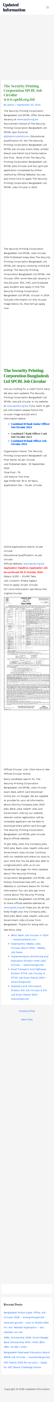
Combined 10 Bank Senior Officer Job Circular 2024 (30, 425)
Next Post (27, 1019)
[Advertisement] (27, 42)
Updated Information (14, 7)
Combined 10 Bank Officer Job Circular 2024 (28, 442)
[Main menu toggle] (47, 7)
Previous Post (27, 1011)
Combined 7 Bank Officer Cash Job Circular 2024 (29, 435)
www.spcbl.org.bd (27, 119)
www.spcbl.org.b (13, 907)
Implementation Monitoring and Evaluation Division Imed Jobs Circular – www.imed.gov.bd (29, 960)
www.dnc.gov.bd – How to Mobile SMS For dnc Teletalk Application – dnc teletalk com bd (26, 1327)
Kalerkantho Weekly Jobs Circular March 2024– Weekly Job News (28, 948)
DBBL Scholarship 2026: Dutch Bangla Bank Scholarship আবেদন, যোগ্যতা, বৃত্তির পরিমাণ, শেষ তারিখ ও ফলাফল (26, 1342)
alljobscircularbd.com (16, 136)
